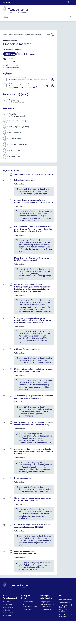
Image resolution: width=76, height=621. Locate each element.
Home (5, 34)
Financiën (15, 68)
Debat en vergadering (16, 34)
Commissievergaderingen (33, 34)
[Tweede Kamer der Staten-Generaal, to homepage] (15, 9)
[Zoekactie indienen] (70, 17)
